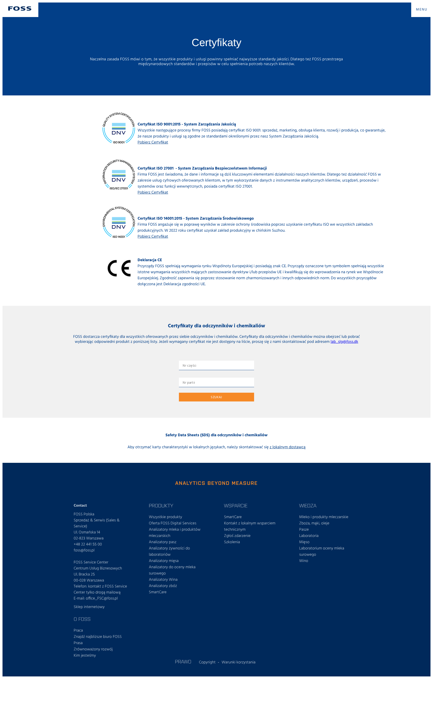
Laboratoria (308, 536)
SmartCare (158, 592)
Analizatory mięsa (164, 561)
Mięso (304, 542)
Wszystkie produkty (165, 517)
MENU (421, 10)
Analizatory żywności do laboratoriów (169, 551)
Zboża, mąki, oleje (314, 523)
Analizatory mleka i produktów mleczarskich (174, 532)
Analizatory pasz (162, 542)
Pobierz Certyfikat (153, 142)
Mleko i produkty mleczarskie (323, 517)
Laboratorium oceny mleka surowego (321, 551)
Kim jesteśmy (85, 655)
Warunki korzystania (239, 662)
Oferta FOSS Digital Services (172, 523)
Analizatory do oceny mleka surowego (172, 570)
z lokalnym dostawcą (287, 447)
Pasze (304, 529)
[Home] (19, 8)
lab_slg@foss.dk (344, 342)
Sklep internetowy (89, 607)
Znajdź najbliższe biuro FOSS (98, 637)
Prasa (78, 643)
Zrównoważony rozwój (93, 649)
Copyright (207, 662)
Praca (78, 630)
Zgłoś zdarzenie (237, 536)
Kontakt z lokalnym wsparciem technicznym (249, 526)
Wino (303, 561)
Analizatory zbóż (163, 586)
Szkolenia (232, 542)
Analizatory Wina (163, 580)
